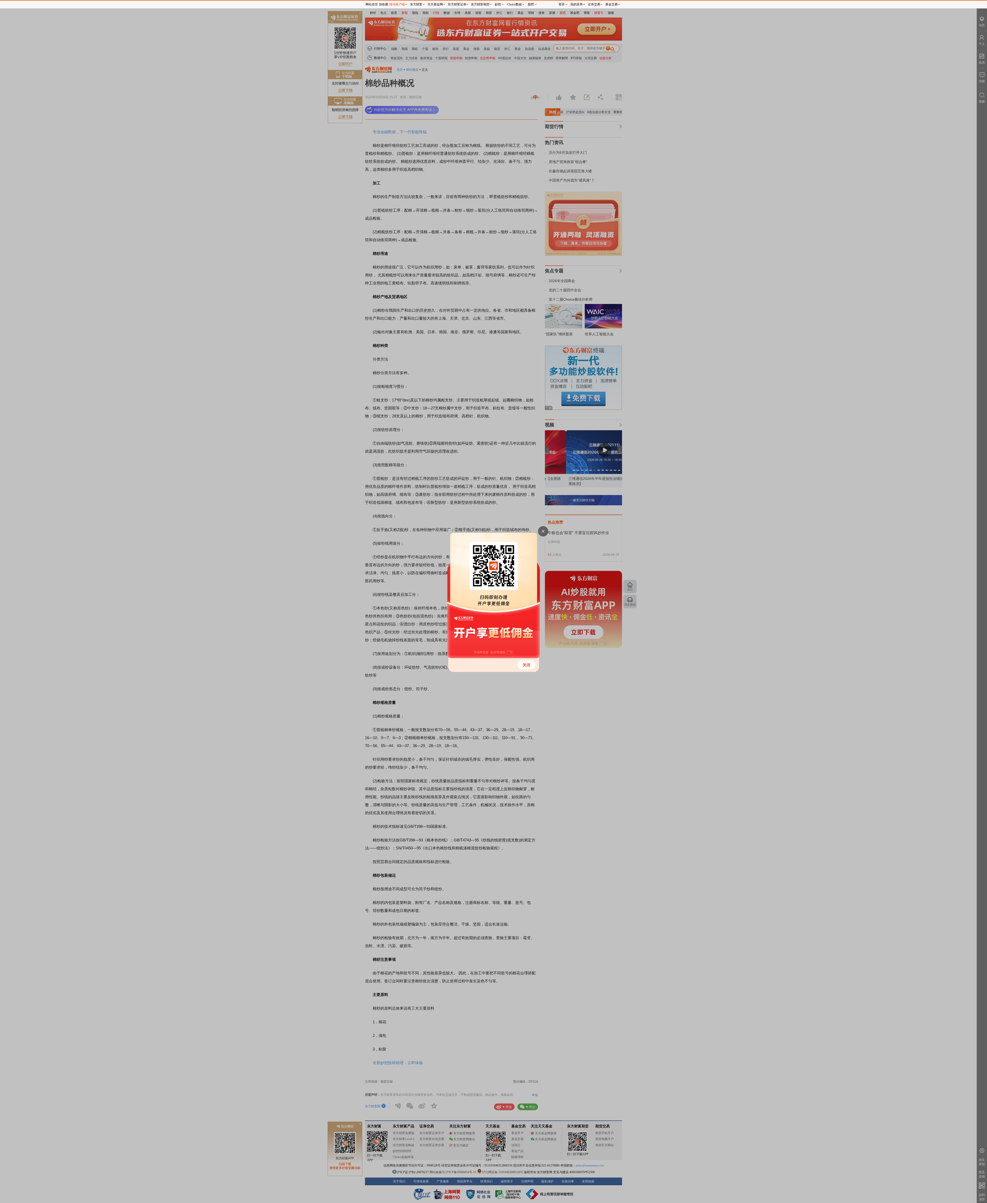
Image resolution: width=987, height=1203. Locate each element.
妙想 (498, 4)
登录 (562, 4)
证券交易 (594, 4)
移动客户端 (397, 4)
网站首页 (371, 4)
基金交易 (611, 4)
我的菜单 (576, 4)
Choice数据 (514, 4)
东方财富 (416, 4)
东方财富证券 (457, 4)
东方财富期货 (480, 4)
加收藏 (383, 4)
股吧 (531, 4)
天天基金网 (435, 4)
